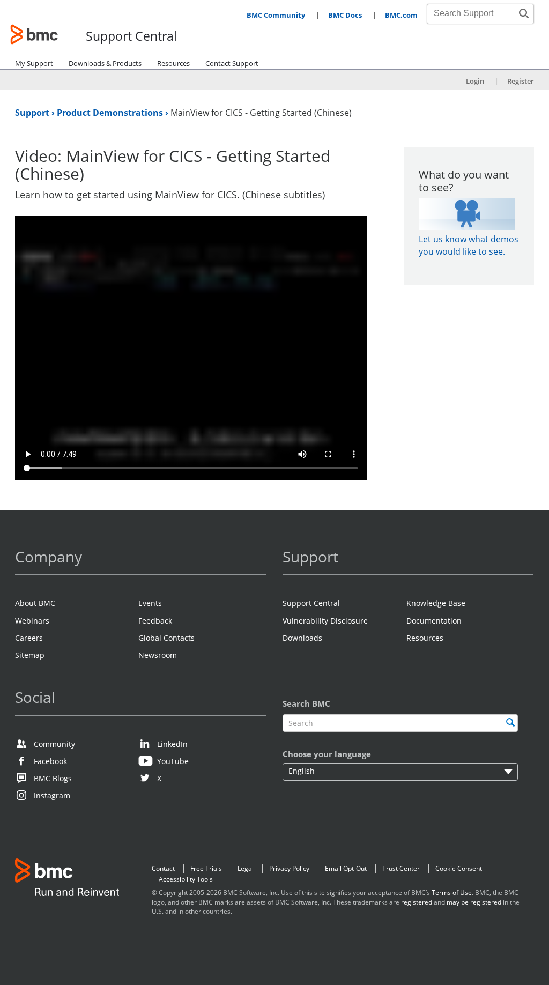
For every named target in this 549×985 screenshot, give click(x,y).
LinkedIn (172, 744)
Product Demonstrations (111, 113)
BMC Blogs (53, 778)
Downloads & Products (105, 63)
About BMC (35, 603)
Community (54, 744)
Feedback (155, 621)
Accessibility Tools (186, 879)
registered (416, 902)
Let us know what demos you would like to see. (468, 245)
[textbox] (400, 723)
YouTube (173, 761)
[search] (510, 722)
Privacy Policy (289, 868)
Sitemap (29, 655)
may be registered (474, 902)
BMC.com (401, 15)
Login (475, 81)
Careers (29, 638)
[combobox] (474, 13)
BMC (67, 879)
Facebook (50, 761)
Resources (173, 63)
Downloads (302, 638)
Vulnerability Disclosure (325, 621)
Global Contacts (166, 638)
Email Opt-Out (346, 868)
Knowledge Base (435, 603)
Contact (163, 868)
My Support (34, 63)
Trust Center (401, 868)
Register (520, 81)
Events (150, 603)
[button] (524, 13)
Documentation (434, 621)
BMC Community (276, 15)
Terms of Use (452, 892)
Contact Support (231, 63)
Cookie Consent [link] (458, 868)
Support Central (131, 36)
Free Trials (206, 868)
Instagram (52, 795)
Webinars (32, 621)
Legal (246, 868)
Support (33, 113)
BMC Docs (345, 15)
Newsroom (157, 655)
